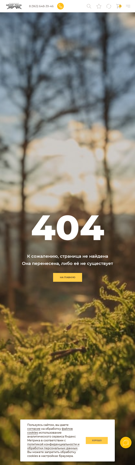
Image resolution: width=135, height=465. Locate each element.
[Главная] (14, 6)
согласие (33, 428)
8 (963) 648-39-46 (41, 6)
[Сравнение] (109, 6)
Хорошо (97, 440)
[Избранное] (99, 6)
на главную (67, 277)
